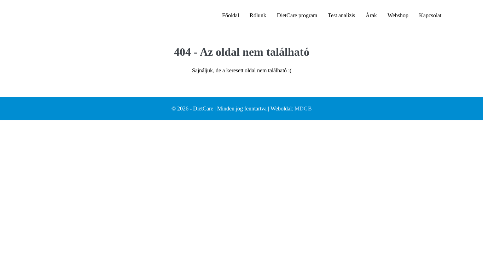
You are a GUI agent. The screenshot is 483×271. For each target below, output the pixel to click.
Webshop (398, 15)
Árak (371, 15)
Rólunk (258, 15)
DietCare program (297, 15)
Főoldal (230, 15)
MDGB (303, 109)
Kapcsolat (430, 15)
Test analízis (341, 15)
